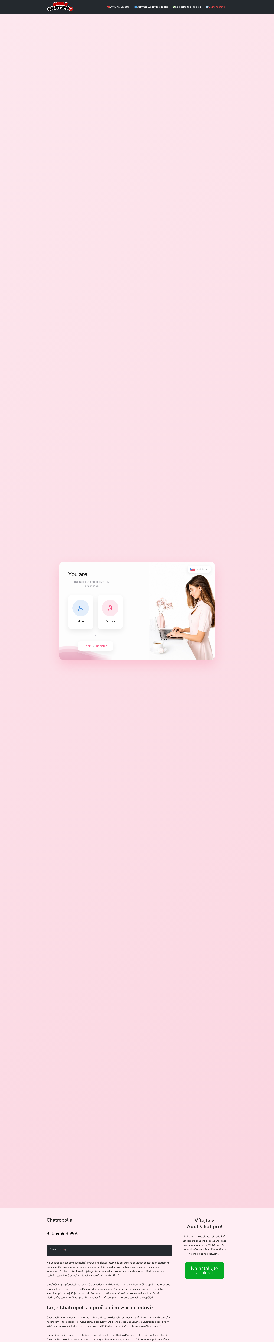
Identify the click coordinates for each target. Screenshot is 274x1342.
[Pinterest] (62, 1233)
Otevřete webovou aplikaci (152, 7)
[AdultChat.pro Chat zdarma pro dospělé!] (60, 6)
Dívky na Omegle (120, 7)
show (62, 1249)
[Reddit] (72, 1233)
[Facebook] (48, 1233)
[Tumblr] (67, 1233)
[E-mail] (57, 1233)
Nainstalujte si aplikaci (188, 7)
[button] (226, 6)
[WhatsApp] (76, 1233)
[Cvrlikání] (53, 1233)
